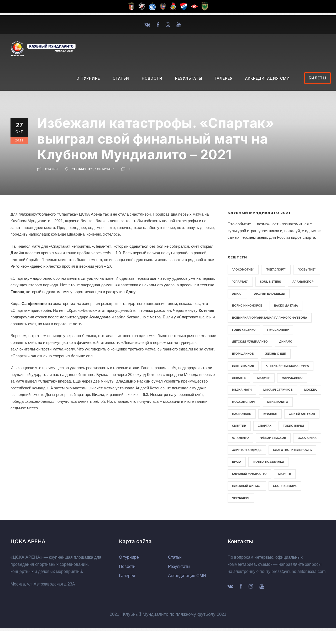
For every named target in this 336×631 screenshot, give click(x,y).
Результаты (188, 78)
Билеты (317, 78)
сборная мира (285, 485)
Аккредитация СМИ (267, 78)
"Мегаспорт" (276, 269)
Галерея (224, 78)
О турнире (88, 78)
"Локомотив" (243, 269)
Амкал (237, 293)
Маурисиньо (292, 377)
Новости (152, 78)
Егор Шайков (243, 353)
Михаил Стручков (278, 389)
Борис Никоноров (247, 305)
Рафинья (270, 413)
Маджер (263, 377)
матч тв (284, 473)
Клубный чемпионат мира (287, 365)
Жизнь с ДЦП (275, 353)
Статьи (121, 78)
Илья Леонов (243, 365)
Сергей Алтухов (302, 413)
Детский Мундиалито (250, 341)
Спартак (264, 425)
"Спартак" (105, 169)
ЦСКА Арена (307, 437)
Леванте (239, 377)
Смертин (239, 425)
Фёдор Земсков (273, 437)
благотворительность (292, 449)
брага (236, 461)
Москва (310, 389)
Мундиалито (277, 401)
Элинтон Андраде (246, 449)
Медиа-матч (242, 389)
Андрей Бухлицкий (269, 293)
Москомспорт (244, 401)
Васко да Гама (286, 305)
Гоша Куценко (244, 329)
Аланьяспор (302, 281)
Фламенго (240, 437)
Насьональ (241, 413)
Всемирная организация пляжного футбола (269, 317)
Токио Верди (293, 425)
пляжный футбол (246, 485)
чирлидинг (241, 497)
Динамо (285, 341)
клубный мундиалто (249, 473)
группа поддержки (268, 461)
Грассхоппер (278, 329)
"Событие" (82, 169)
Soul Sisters (270, 281)
